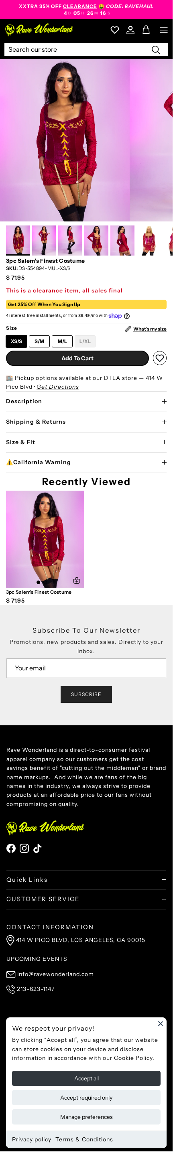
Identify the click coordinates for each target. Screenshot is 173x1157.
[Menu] (164, 30)
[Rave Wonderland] (39, 30)
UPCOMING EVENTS (36, 958)
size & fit (20, 442)
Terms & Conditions (84, 1139)
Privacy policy (31, 1139)
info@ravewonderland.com (55, 974)
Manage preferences (86, 1116)
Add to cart (77, 358)
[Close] (161, 1023)
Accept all (86, 1078)
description (24, 401)
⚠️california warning (38, 462)
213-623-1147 (36, 989)
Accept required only (86, 1097)
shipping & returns (36, 421)
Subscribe (86, 694)
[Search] (156, 49)
